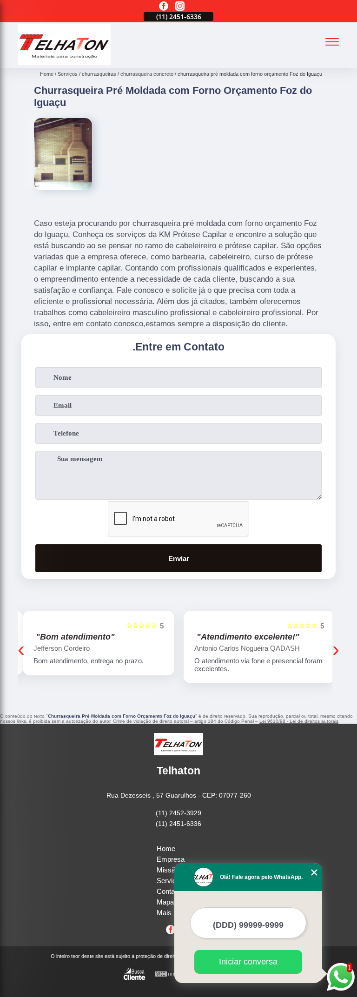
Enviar (178, 558)
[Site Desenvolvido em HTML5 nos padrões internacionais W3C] (172, 974)
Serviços (170, 881)
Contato (168, 891)
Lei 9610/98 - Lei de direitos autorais (298, 721)
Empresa (171, 859)
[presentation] (21, 649)
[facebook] (163, 6)
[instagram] (180, 6)
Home (166, 848)
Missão (168, 870)
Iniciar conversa (248, 961)
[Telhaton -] (64, 62)
